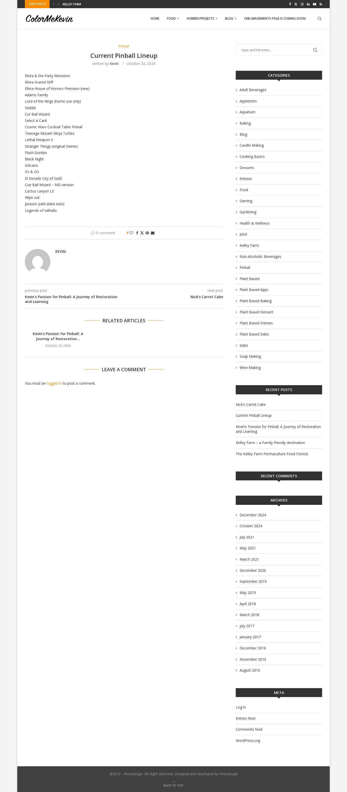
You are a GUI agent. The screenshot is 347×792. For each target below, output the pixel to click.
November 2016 (253, 659)
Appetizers (248, 101)
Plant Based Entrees (256, 323)
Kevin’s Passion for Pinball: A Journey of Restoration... (58, 336)
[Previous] (54, 4)
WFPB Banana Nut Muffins (83, 4)
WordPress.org (248, 740)
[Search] (319, 18)
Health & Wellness (255, 223)
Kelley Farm (249, 245)
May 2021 (248, 548)
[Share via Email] (152, 232)
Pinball (245, 267)
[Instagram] (302, 4)
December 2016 (253, 648)
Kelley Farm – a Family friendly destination (270, 442)
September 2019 (253, 581)
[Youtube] (314, 4)
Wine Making (250, 367)
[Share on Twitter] (142, 232)
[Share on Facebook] (137, 232)
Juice (243, 234)
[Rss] (321, 4)
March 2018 (249, 614)
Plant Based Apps (254, 289)
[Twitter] (295, 4)
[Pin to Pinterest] (147, 232)
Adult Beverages (253, 89)
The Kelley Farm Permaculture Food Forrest (272, 453)
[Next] (59, 4)
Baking (245, 123)
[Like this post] (131, 232)
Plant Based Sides (254, 334)
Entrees (246, 178)
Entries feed (245, 718)
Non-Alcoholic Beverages (260, 256)
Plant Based (249, 278)
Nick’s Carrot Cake (251, 404)
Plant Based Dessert (256, 312)
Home (155, 18)
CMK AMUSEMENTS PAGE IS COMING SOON (275, 18)
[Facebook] (290, 4)
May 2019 (248, 592)
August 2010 (250, 670)
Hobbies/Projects (200, 18)
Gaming (246, 200)
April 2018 (248, 603)
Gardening (248, 212)
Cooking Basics (252, 156)
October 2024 (251, 525)
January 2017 (250, 636)
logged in (54, 383)
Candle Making (252, 145)
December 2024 (253, 514)
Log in (241, 707)
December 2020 (253, 570)
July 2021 (247, 537)
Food (171, 18)
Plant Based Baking (256, 300)
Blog (229, 18)
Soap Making (250, 356)
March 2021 (249, 559)
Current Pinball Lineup (254, 415)
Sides (244, 345)
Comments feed (249, 729)
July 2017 (247, 625)
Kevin (114, 63)
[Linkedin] (308, 4)
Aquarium (247, 111)
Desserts (247, 167)
